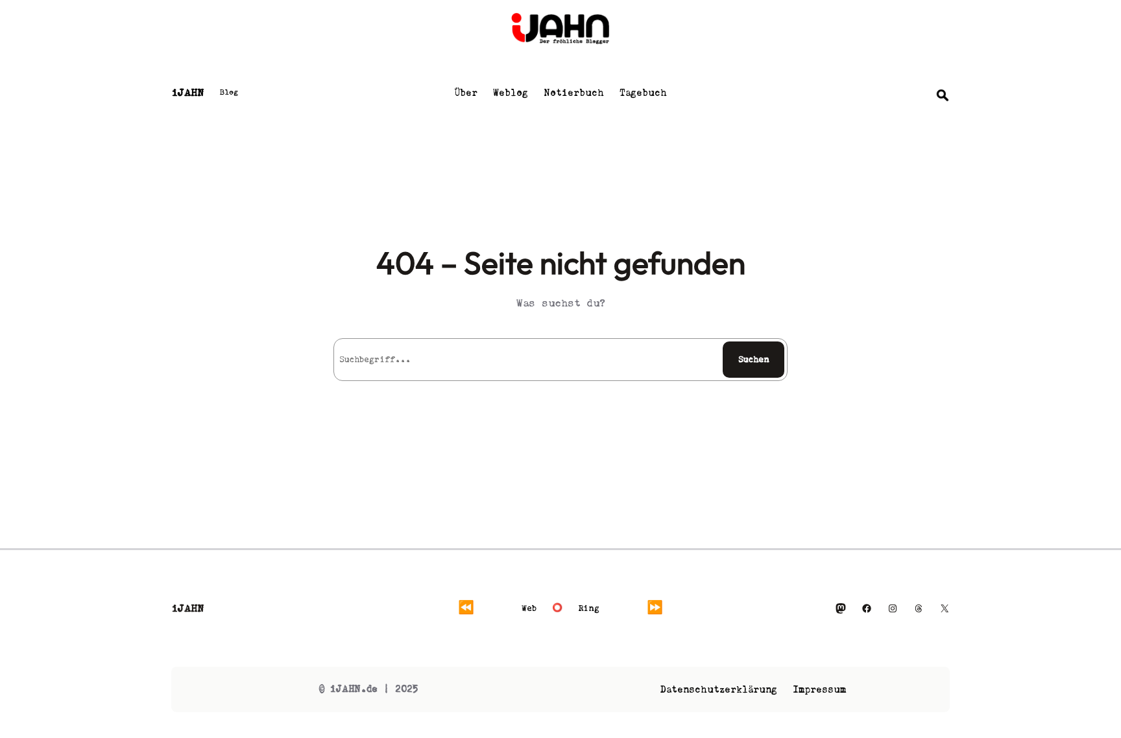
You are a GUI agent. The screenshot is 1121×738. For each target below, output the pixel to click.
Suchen (753, 359)
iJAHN (187, 92)
